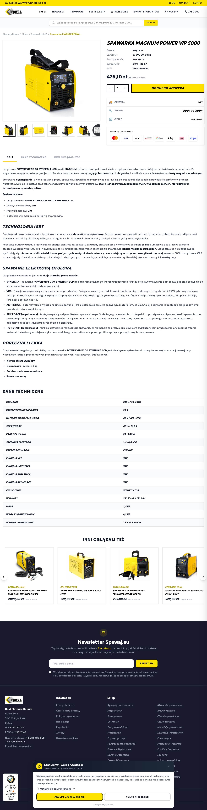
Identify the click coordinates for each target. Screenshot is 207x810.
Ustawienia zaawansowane (55, 788)
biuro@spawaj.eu (22, 746)
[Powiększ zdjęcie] (51, 80)
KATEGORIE (121, 11)
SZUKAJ (151, 22)
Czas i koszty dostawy (68, 710)
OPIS (9, 157)
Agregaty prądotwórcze (120, 705)
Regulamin (62, 727)
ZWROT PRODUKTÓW (146, 11)
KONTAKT (184, 2)
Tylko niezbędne (137, 796)
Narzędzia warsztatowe (170, 732)
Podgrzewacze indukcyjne (121, 743)
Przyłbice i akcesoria (168, 749)
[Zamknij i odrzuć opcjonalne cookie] (168, 766)
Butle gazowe (114, 716)
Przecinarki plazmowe (119, 749)
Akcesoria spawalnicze (169, 705)
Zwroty (60, 732)
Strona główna (11, 34)
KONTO (197, 2)
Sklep (25, 34)
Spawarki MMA (39, 34)
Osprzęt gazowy (116, 738)
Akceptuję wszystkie (69, 796)
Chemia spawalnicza (168, 716)
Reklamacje (62, 721)
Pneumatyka (164, 738)
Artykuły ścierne (166, 710)
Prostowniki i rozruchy (169, 743)
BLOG (172, 2)
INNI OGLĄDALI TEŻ (67, 157)
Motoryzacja (114, 732)
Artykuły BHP (114, 710)
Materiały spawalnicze (169, 727)
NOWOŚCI (58, 11)
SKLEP (42, 11)
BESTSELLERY (97, 11)
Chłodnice (113, 721)
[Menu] (16, 775)
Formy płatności (65, 705)
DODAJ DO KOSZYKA (168, 88)
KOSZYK (173, 11)
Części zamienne (166, 721)
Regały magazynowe (118, 754)
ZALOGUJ (193, 11)
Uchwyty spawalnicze (168, 760)
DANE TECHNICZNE (33, 157)
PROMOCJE (76, 11)
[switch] (11, 798)
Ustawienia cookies (67, 738)
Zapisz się (147, 663)
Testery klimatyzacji (118, 760)
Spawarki (162, 754)
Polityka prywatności (67, 716)
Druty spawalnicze (117, 727)
